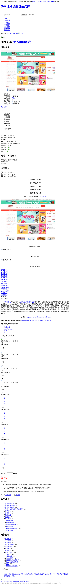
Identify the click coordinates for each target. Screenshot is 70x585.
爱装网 (7, 517)
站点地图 (27, 581)
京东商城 (40, 320)
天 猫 (44, 320)
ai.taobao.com (8, 329)
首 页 (6, 18)
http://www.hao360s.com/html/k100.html (38, 317)
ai (4, 332)
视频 (14, 574)
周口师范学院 (9, 544)
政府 (7, 576)
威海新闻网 (9, 520)
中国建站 (8, 554)
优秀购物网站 (21, 42)
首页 (8, 33)
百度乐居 (8, 550)
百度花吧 (8, 542)
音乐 (11, 574)
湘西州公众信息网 (12, 566)
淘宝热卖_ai (7, 302)
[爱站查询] (4, 285)
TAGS (46, 1)
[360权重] (4, 281)
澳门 (52, 574)
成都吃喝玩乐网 (11, 524)
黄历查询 (8, 511)
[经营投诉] (4, 293)
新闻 (5, 574)
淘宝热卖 (15, 33)
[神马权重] (4, 279)
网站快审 (41, 1)
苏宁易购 (24, 320)
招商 (65, 574)
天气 (23, 574)
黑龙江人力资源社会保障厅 (14, 509)
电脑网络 (7, 24)
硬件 (43, 574)
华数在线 (8, 539)
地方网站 (7, 26)
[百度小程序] (5, 291)
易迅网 (29, 320)
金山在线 (8, 519)
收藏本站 (56, 1)
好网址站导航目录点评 (27, 302)
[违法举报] (4, 295)
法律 (13, 576)
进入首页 (4, 107)
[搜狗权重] (4, 274)
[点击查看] (43, 196)
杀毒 (46, 574)
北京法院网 (9, 558)
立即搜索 (24, 14)
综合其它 (7, 28)
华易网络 (8, 515)
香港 (58, 574)
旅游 (32, 574)
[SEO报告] (4, 283)
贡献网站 (15, 581)
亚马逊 (48, 320)
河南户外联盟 (9, 503)
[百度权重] (4, 270)
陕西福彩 (9, 556)
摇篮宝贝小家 (10, 522)
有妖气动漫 (8, 552)
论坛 (17, 574)
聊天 (37, 574)
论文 (10, 576)
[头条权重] (4, 278)
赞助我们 (7, 30)
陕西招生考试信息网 (12, 560)
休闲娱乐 (7, 20)
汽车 (29, 574)
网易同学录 (8, 546)
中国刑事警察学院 (12, 528)
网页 (35, 574)
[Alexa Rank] (5, 287)
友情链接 (21, 581)
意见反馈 (9, 581)
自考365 (7, 513)
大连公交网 (9, 526)
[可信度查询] (5, 289)
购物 (10, 33)
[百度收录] (4, 272)
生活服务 (7, 22)
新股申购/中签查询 (11, 505)
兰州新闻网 (9, 530)
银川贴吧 (8, 541)
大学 (20, 574)
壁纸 (40, 574)
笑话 (8, 574)
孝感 (7, 564)
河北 (55, 574)
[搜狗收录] (4, 276)
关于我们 (4, 581)
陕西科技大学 (9, 507)
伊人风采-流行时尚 (12, 562)
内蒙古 (62, 574)
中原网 (7, 548)
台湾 (49, 574)
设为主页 (35, 1)
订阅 (21, 33)
